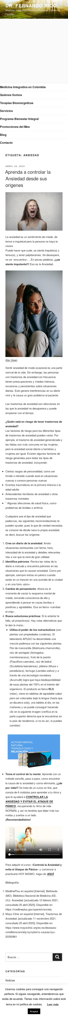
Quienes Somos (11, 95)
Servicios (6, 111)
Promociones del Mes (15, 127)
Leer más (53, 1004)
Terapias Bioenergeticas (16, 103)
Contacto (6, 142)
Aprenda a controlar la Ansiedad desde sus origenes (28, 178)
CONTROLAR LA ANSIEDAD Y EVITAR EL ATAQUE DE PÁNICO (29, 801)
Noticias (10, 980)
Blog (3, 135)
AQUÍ (50, 874)
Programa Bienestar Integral (19, 119)
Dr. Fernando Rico (31, 5)
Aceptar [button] (34, 1011)
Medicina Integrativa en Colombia (23, 87)
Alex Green (11, 360)
